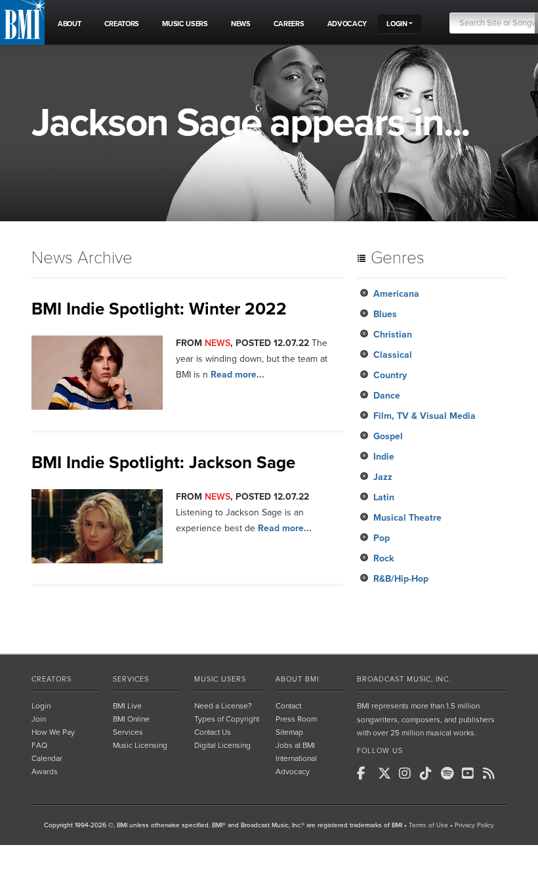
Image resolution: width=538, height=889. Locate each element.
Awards (44, 771)
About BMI (297, 679)
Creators (51, 679)
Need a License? (223, 705)
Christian (392, 334)
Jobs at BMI (295, 745)
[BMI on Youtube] (471, 773)
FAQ (39, 745)
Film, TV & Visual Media (424, 416)
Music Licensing (140, 745)
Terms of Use (428, 825)
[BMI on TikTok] (429, 773)
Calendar (46, 758)
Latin (383, 497)
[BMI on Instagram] (408, 773)
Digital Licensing (222, 745)
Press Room (296, 719)
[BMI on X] (387, 773)
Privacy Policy (474, 825)
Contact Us (212, 732)
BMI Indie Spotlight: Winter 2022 (159, 309)
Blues (385, 314)
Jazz (382, 477)
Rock (383, 558)
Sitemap (289, 732)
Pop (381, 538)
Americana (396, 293)
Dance (386, 395)
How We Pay (53, 732)
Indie (383, 456)
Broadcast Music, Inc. (404, 679)
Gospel (388, 436)
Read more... (237, 374)
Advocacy (293, 771)
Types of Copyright (226, 719)
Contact (288, 705)
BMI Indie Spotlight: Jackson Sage (163, 462)
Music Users (220, 679)
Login (41, 705)
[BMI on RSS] (492, 773)
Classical (392, 354)
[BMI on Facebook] (366, 773)
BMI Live (127, 705)
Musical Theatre (407, 517)
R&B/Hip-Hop (400, 578)
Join (38, 719)
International (296, 758)
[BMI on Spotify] (450, 773)
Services (131, 679)
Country (390, 375)
